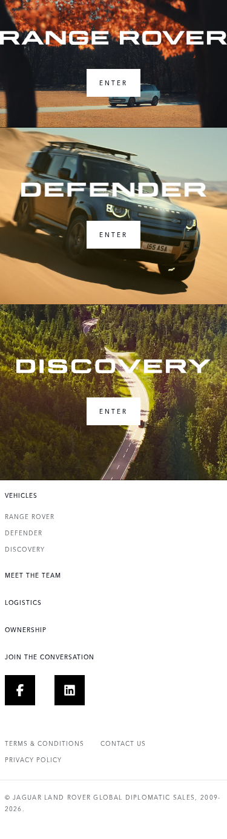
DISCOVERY (25, 549)
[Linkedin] (77, 690)
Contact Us (123, 743)
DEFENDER (23, 533)
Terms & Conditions (44, 743)
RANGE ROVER (29, 516)
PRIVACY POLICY (33, 760)
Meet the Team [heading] (33, 575)
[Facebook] (27, 690)
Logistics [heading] (23, 602)
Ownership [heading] (26, 629)
